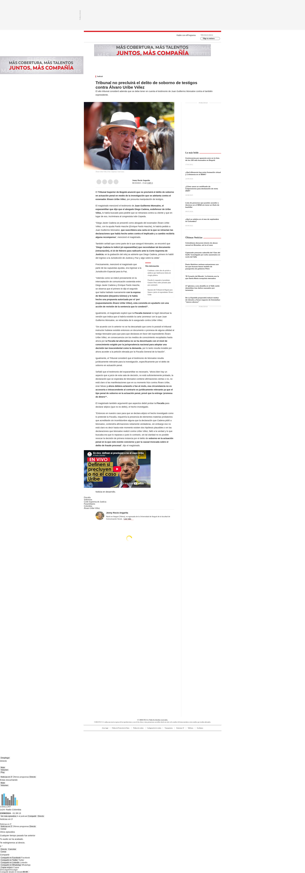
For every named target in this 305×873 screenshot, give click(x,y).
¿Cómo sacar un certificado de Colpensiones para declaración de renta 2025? (201, 189)
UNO (141, 737)
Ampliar (169, 106)
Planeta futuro (184, 737)
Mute (3, 767)
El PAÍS (124, 733)
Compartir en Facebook (11, 858)
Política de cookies (138, 728)
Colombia (88, 506)
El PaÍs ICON (157, 741)
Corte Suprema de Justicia (95, 502)
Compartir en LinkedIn (10, 863)
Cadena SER (171, 733)
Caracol (195, 733)
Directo (33, 777)
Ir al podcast (22, 816)
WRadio (152, 37)
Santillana (146, 733)
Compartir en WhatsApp (11, 865)
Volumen (4, 770)
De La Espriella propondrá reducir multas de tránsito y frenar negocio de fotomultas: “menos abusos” (202, 300)
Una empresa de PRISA (104, 736)
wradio (147, 737)
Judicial (100, 76)
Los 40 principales (134, 733)
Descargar (4, 870)
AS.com (179, 733)
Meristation (189, 741)
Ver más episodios (8, 816)
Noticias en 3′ (6, 777)
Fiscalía (87, 497)
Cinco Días (157, 737)
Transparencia (169, 728)
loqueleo (178, 741)
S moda (167, 741)
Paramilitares (89, 504)
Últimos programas (21, 777)
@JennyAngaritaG (151, 180)
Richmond (123, 741)
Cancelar (12, 849)
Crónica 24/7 (5, 807)
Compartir (32, 816)
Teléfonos (190, 728)
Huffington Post (128, 737)
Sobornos (88, 500)
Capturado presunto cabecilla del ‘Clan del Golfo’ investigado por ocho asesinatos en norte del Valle (202, 255)
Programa (191, 35)
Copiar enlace (7, 867)
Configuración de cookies (154, 728)
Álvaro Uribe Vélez (92, 508)
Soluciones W (180, 728)
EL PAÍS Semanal (174, 737)
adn (187, 733)
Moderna (135, 741)
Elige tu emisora (209, 38)
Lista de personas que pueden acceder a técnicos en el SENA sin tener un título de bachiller (202, 205)
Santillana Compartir (159, 733)
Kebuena (194, 737)
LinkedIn (110, 181)
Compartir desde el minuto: (14, 872)
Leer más (127, 519)
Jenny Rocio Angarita (141, 180)
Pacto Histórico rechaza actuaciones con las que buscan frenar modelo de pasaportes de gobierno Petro (202, 266)
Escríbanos (200, 728)
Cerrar (3, 829)
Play (3, 772)
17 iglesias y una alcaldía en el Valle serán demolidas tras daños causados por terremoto (202, 288)
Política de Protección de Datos (120, 728)
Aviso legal (105, 728)
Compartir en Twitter (9, 860)
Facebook (99, 181)
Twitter (104, 181)
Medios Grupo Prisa (104, 741)
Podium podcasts (146, 741)
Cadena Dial (166, 737)
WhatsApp (116, 181)
